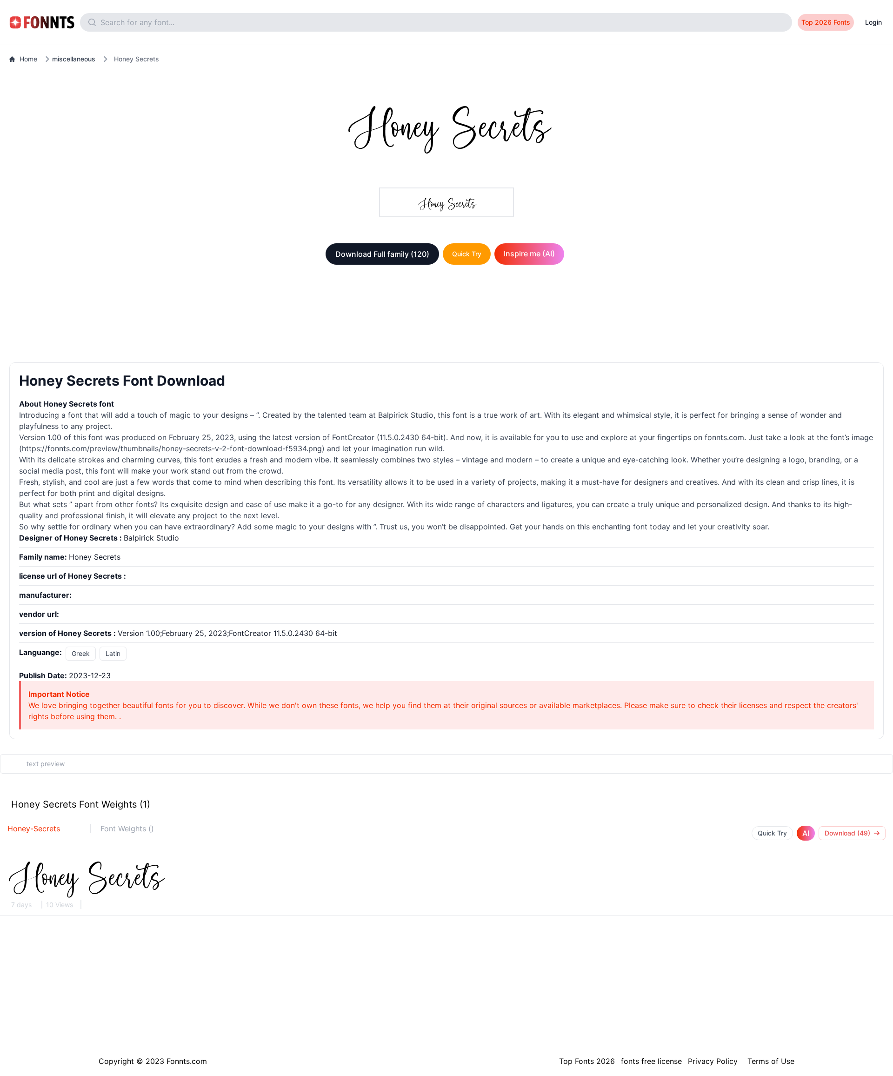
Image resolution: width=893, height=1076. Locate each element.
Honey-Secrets (33, 828)
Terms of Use (770, 1061)
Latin (113, 653)
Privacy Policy (713, 1061)
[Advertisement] (446, 315)
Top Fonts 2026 (587, 1061)
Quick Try (466, 254)
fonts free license (651, 1061)
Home (28, 59)
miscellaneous (73, 59)
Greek (81, 653)
